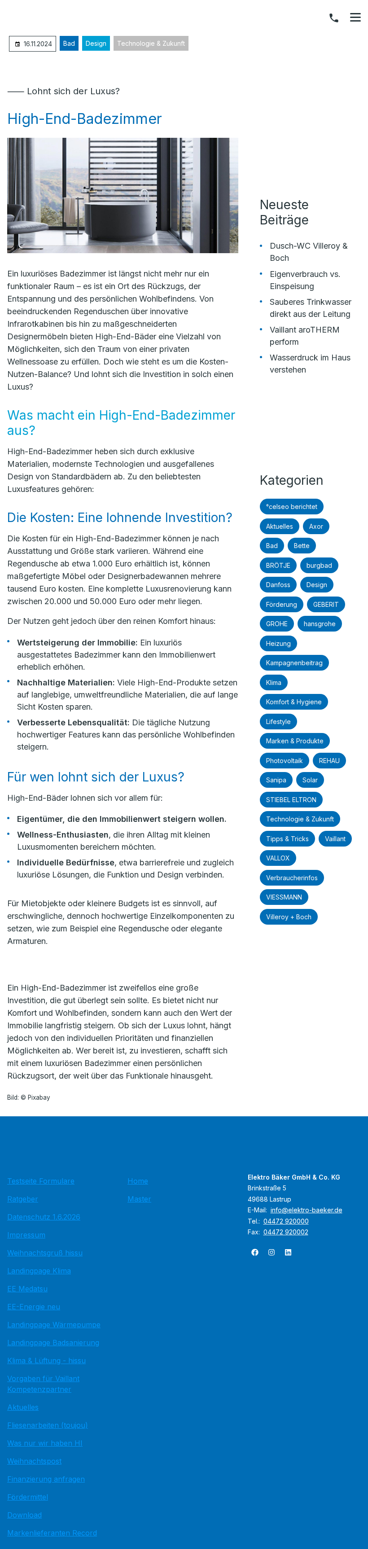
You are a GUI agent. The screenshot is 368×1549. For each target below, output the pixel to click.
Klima (273, 682)
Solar (310, 780)
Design (96, 43)
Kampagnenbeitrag (294, 663)
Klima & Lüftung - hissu (46, 1360)
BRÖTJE (278, 565)
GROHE (277, 623)
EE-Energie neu (33, 1306)
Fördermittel (27, 1496)
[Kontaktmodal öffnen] (334, 18)
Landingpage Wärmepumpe (54, 1324)
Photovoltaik (284, 760)
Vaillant (335, 839)
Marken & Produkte (295, 741)
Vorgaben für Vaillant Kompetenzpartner (43, 1384)
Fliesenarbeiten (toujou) (47, 1425)
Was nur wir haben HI (45, 1443)
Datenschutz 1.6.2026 (43, 1216)
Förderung (281, 604)
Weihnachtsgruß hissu (45, 1252)
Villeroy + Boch (288, 917)
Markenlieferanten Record (52, 1532)
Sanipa (276, 780)
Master (139, 1198)
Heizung (278, 643)
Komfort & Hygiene (294, 702)
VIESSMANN (284, 897)
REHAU (329, 760)
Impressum (26, 1234)
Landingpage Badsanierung (53, 1342)
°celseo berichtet (291, 506)
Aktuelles (279, 526)
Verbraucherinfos (292, 878)
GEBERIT (326, 604)
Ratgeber (22, 1198)
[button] (355, 17)
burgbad (319, 565)
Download (24, 1514)
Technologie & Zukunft (151, 43)
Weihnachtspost (34, 1461)
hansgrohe (320, 623)
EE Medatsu (27, 1288)
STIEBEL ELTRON (291, 799)
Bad (69, 43)
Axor (316, 526)
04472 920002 (285, 1232)
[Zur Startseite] (184, 1148)
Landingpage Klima (39, 1270)
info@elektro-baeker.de (306, 1210)
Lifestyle (278, 721)
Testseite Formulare (40, 1180)
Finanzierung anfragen (46, 1478)
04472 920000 (286, 1221)
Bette (302, 545)
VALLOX (278, 858)
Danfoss (278, 584)
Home (137, 1180)
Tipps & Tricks (287, 839)
